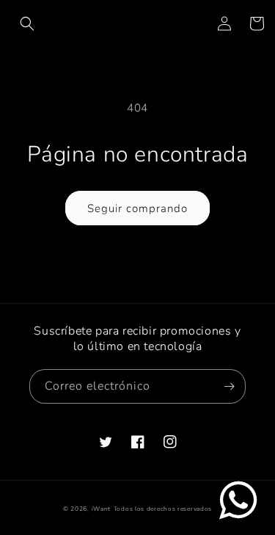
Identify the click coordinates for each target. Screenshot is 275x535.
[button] (27, 23)
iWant (101, 509)
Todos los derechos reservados (163, 509)
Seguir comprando (137, 208)
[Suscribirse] (229, 386)
